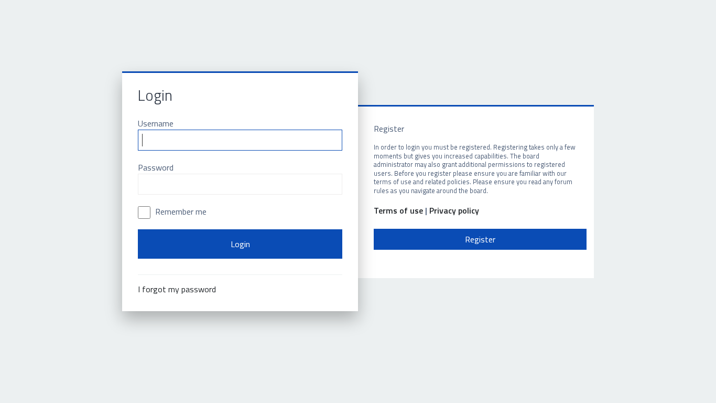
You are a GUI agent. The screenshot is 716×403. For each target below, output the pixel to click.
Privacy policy (454, 210)
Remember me (180, 211)
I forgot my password (177, 289)
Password (155, 167)
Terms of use (398, 210)
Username (155, 123)
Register (480, 239)
